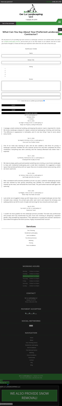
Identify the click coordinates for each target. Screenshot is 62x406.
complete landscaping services (12, 41)
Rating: (31, 66)
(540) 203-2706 (53, 2)
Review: (31, 79)
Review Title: (31, 60)
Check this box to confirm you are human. (32, 101)
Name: (31, 53)
